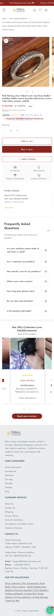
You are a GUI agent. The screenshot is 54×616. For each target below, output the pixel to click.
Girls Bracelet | (41, 590)
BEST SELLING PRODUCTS (18, 18)
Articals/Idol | (31, 593)
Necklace (9, 475)
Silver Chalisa (18, 586)
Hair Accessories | (31, 583)
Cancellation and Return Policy (19, 523)
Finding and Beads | (14, 593)
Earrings (9, 479)
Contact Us (10, 507)
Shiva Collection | (13, 583)
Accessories (10, 471)
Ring (7, 491)
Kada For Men (12, 600)
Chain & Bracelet (13, 467)
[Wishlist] (40, 10)
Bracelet (9, 483)
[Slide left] (21, 92)
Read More (9, 208)
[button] (4, 9)
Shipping (5, 110)
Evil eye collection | (23, 597)
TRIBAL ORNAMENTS (30, 611)
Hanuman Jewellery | (25, 590)
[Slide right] (33, 92)
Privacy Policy (11, 515)
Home (4, 18)
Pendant (8, 487)
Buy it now (27, 149)
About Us (9, 503)
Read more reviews (27, 416)
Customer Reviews (13, 527)
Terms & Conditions (14, 519)
